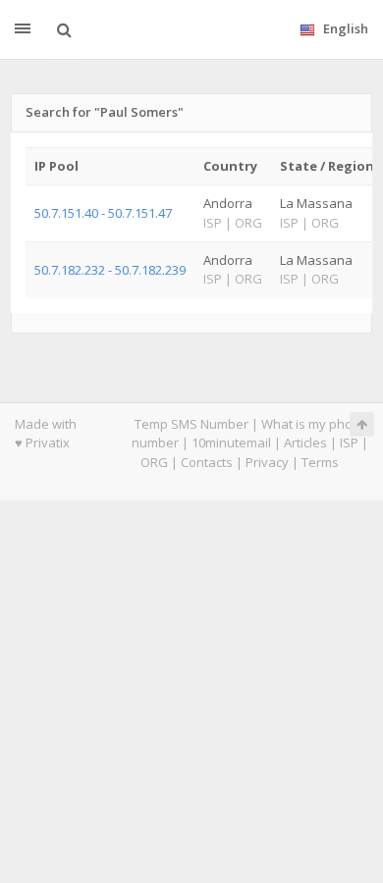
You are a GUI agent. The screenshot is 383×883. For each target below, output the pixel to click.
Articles (305, 442)
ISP (349, 442)
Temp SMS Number (191, 424)
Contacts (207, 462)
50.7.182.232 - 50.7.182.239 (110, 270)
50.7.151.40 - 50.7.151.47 (103, 213)
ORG (154, 462)
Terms (320, 462)
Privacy (267, 462)
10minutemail (231, 442)
